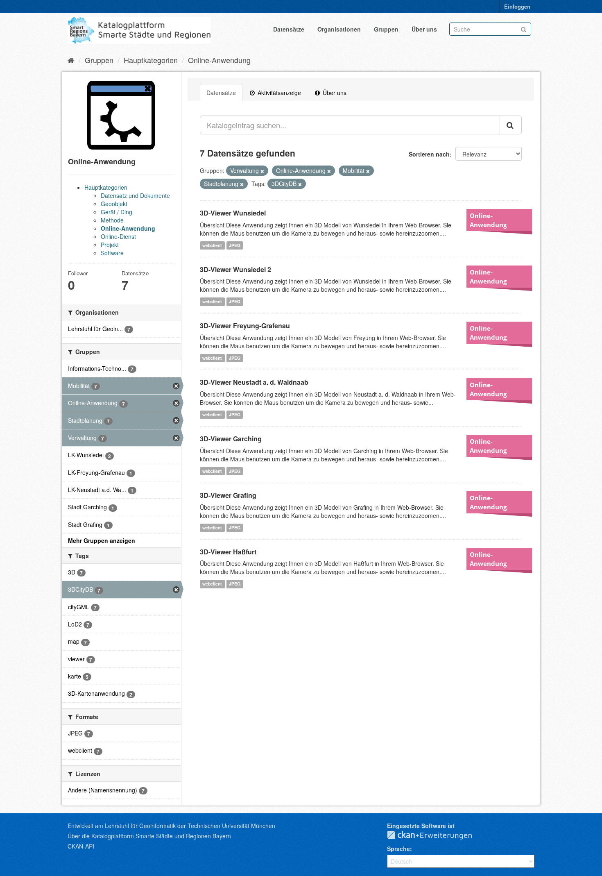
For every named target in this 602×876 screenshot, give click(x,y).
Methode (112, 220)
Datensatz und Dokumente (135, 195)
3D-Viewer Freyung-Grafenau (245, 325)
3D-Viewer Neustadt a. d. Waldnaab (254, 382)
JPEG (234, 245)
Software (112, 253)
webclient (212, 245)
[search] (511, 125)
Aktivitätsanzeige (278, 93)
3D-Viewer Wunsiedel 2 (235, 269)
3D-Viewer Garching (231, 438)
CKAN (436, 835)
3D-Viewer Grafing (228, 495)
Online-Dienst (118, 236)
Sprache (398, 848)
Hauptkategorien (151, 59)
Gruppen (386, 29)
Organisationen (339, 29)
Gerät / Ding (116, 212)
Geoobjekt (114, 204)
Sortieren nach (429, 154)
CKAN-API (81, 846)
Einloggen (517, 6)
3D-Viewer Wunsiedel (233, 213)
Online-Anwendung (219, 59)
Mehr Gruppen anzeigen (101, 540)
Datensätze (288, 29)
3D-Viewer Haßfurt (228, 551)
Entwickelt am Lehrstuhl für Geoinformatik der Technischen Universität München (171, 826)
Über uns (424, 29)
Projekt (110, 245)
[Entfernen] (262, 171)
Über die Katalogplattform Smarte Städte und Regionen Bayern (149, 836)
